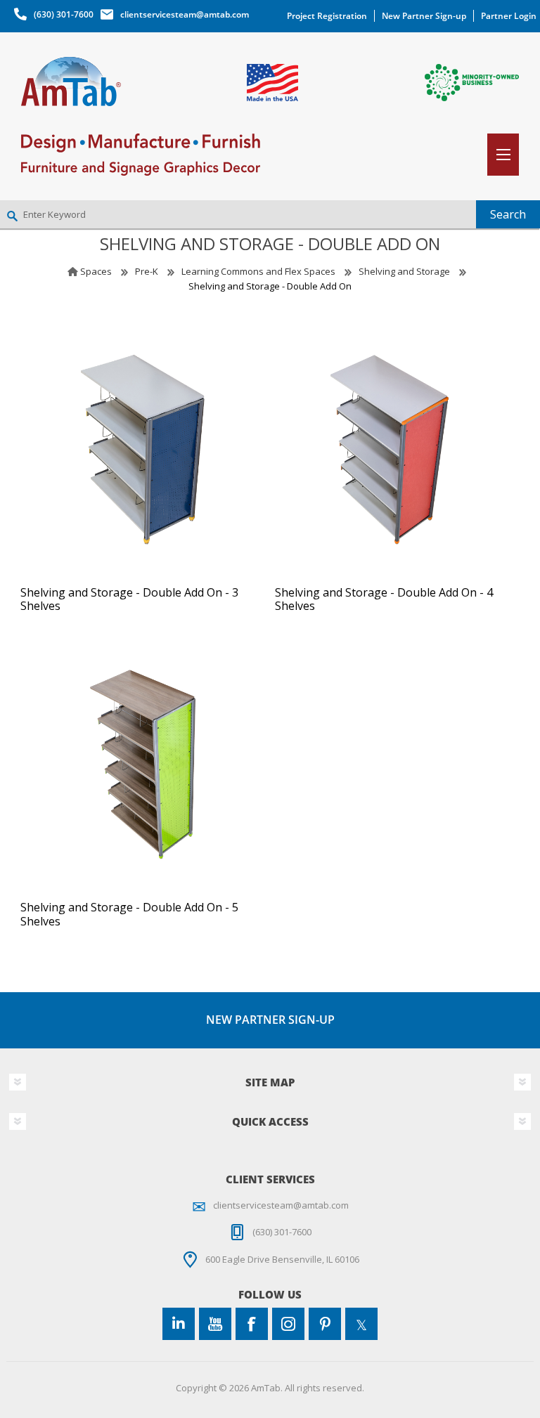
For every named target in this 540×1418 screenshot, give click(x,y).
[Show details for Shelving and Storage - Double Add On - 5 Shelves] (142, 764)
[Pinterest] (325, 1324)
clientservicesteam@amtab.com (184, 14)
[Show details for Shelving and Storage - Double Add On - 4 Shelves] (397, 449)
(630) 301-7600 (64, 14)
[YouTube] (215, 1324)
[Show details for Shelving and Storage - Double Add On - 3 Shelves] (142, 449)
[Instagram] (288, 1324)
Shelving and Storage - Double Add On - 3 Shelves (129, 599)
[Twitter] (361, 1324)
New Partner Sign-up (424, 16)
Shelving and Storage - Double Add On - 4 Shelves (384, 599)
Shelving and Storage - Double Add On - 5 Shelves (129, 914)
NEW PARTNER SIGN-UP (270, 1019)
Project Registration (327, 16)
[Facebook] (252, 1324)
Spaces (96, 271)
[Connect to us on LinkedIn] (178, 1324)
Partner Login (508, 16)
